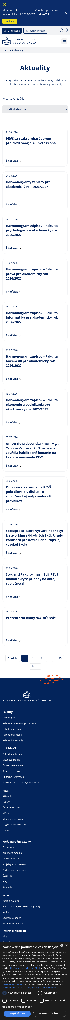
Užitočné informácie (13, 776)
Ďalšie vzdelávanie (13, 765)
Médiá (6, 813)
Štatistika (8, 875)
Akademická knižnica (14, 923)
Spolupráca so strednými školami (21, 782)
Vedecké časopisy (12, 917)
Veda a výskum (11, 900)
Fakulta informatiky (13, 740)
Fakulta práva (10, 717)
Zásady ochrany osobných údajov (40, 987)
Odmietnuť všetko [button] (49, 1013)
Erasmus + (8, 847)
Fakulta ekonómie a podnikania (19, 723)
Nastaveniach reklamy (13, 984)
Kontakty (7, 887)
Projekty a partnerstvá (15, 864)
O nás (6, 830)
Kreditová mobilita (13, 852)
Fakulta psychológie (13, 729)
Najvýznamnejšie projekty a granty (21, 906)
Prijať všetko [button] (17, 1013)
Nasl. (35, 666)
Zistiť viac (10, 21)
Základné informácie (14, 754)
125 (60, 657)
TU (47, 14)
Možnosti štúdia (11, 759)
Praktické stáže (11, 858)
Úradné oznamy (11, 807)
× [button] (66, 945)
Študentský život (11, 771)
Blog (5, 936)
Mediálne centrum (13, 818)
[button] (64, 41)
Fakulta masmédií (12, 734)
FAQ (5, 881)
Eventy (6, 801)
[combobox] (61, 945)
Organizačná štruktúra (15, 824)
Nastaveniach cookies (12, 987)
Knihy (6, 912)
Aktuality (7, 796)
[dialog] (35, 981)
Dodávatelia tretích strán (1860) (25, 968)
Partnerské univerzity (14, 870)
